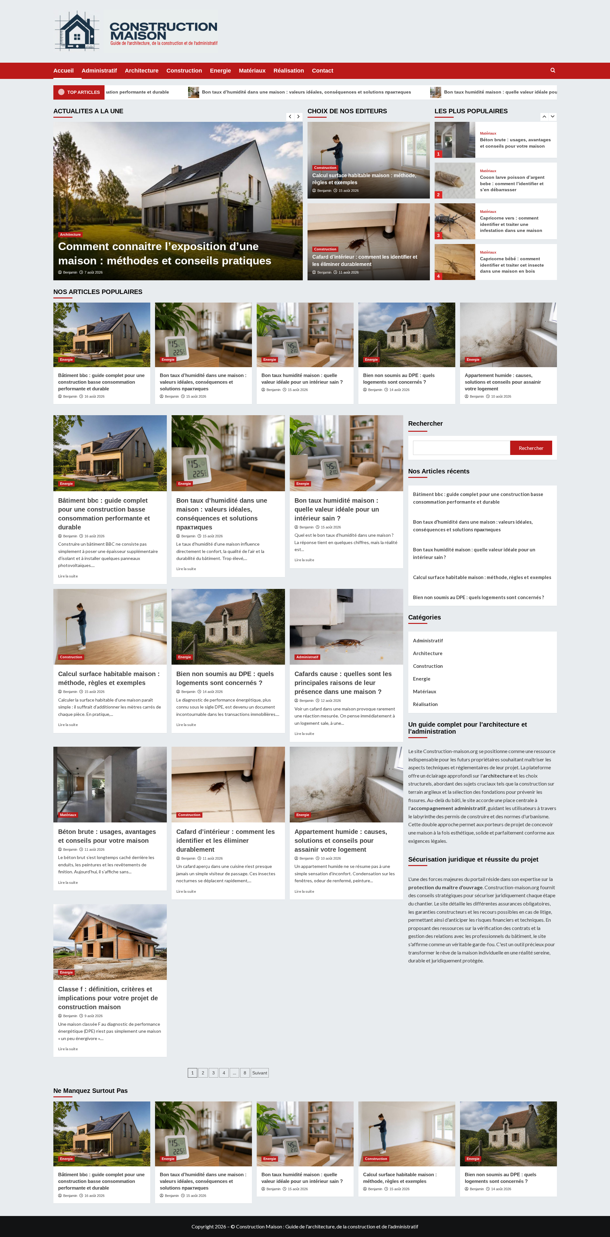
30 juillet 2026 (97, 272)
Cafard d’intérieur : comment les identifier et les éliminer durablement (225, 840)
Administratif (99, 70)
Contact (322, 70)
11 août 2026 (349, 272)
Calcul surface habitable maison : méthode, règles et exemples (482, 577)
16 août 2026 (95, 396)
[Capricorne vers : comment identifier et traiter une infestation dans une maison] (455, 181)
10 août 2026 (501, 396)
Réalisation (289, 70)
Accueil (63, 70)
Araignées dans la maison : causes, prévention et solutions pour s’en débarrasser (154, 246)
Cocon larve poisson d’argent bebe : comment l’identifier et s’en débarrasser (512, 142)
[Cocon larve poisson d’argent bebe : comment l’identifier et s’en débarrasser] (455, 140)
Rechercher (425, 423)
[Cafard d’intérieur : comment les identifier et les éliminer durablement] (228, 784)
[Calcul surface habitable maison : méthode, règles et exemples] (110, 627)
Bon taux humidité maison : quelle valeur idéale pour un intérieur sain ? (421, 91)
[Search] (553, 70)
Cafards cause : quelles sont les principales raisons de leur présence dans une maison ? (343, 682)
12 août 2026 (331, 700)
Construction (184, 70)
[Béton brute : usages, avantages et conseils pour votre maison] (110, 784)
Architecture (142, 70)
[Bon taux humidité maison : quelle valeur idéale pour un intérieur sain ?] (305, 335)
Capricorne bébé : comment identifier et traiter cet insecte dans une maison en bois (512, 224)
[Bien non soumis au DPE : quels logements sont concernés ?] (406, 335)
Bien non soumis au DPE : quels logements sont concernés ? (478, 597)
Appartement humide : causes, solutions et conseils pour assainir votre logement (503, 382)
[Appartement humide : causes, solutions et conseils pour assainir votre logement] (508, 335)
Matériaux (252, 70)
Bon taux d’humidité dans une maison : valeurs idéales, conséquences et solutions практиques (206, 91)
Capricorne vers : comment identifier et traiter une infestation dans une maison (511, 183)
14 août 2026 (400, 390)
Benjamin (73, 272)
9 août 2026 (94, 1016)
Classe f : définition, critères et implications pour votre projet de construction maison (108, 998)
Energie (220, 70)
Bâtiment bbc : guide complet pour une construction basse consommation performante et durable (101, 382)
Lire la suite (68, 576)
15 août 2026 (349, 190)
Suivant (259, 1072)
